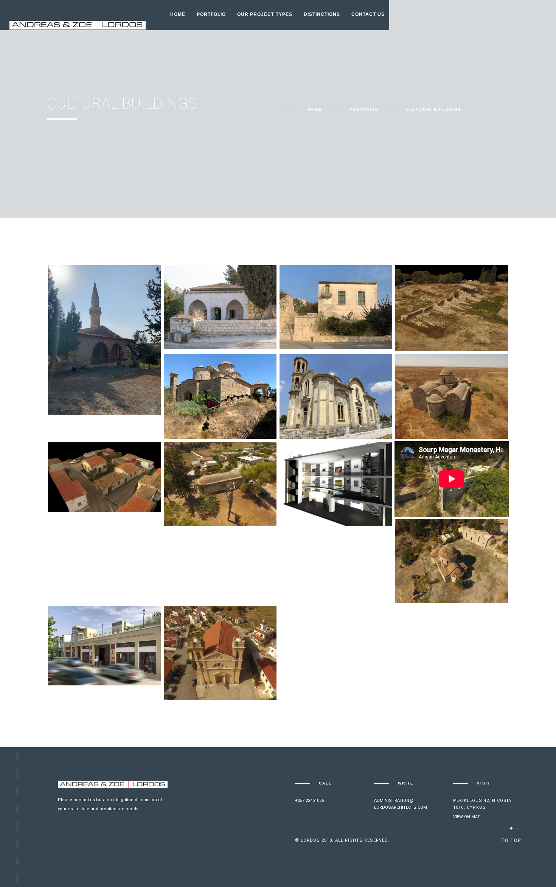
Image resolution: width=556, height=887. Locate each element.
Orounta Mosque (91, 484)
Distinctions (322, 14)
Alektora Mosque (323, 320)
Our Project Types (264, 14)
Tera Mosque (201, 321)
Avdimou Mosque (90, 387)
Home (177, 14)
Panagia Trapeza (436, 410)
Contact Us (368, 14)
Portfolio (211, 14)
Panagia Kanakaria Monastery (208, 407)
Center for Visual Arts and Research (100, 654)
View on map (467, 816)
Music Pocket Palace (327, 498)
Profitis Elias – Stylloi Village (332, 407)
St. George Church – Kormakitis (211, 669)
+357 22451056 (309, 800)
